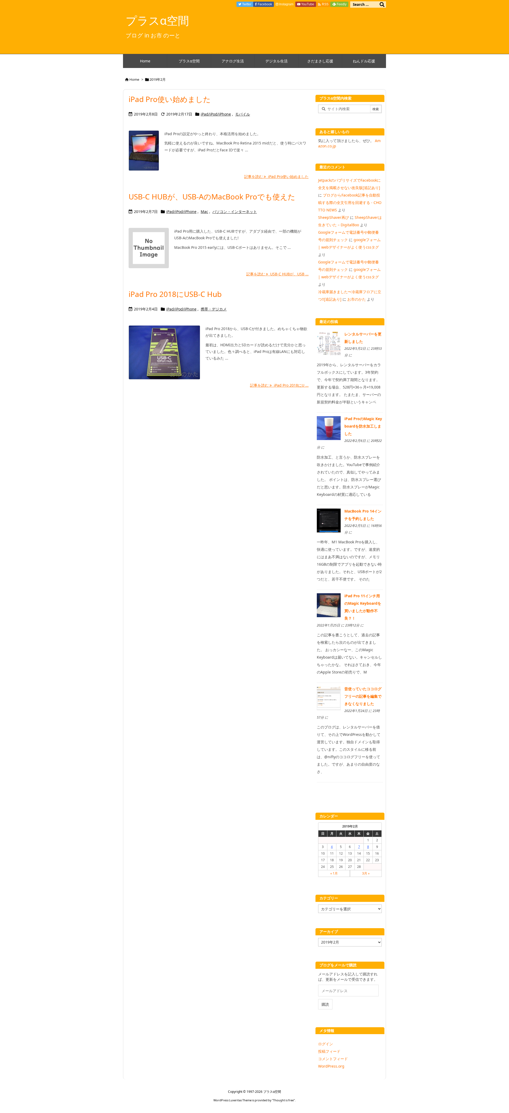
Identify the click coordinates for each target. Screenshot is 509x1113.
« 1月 (334, 873)
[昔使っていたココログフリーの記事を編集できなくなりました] (329, 697)
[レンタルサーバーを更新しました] (329, 343)
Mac (204, 211)
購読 (325, 1004)
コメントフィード (333, 1058)
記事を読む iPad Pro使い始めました (276, 176)
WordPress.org (331, 1066)
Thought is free (283, 1100)
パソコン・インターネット (234, 211)
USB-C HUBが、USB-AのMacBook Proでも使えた (212, 196)
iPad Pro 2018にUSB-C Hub (175, 294)
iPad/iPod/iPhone (216, 114)
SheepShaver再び (333, 217)
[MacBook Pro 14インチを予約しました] (329, 519)
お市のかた (356, 299)
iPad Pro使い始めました (170, 99)
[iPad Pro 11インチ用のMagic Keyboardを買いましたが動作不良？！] (329, 604)
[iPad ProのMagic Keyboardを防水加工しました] (329, 427)
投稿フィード (329, 1051)
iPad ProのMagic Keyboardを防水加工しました (363, 426)
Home (134, 79)
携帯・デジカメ (214, 309)
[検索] (382, 4)
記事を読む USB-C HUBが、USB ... (277, 273)
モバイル (242, 114)
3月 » (366, 873)
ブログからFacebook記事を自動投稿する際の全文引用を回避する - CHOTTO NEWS (349, 202)
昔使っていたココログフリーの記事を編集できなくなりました (362, 696)
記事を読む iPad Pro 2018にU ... (279, 385)
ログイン (325, 1043)
